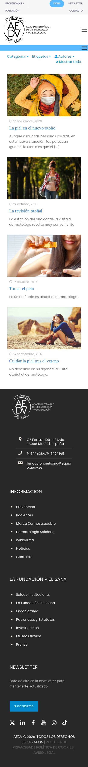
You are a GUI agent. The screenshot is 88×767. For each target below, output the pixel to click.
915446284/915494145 (45, 454)
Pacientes (24, 515)
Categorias (16, 56)
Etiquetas (40, 56)
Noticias (23, 548)
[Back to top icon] (79, 758)
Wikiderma (25, 540)
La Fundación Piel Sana (35, 603)
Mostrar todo (70, 62)
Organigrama (27, 611)
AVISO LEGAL (45, 753)
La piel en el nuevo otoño (32, 128)
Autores (65, 56)
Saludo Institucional (33, 595)
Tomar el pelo (21, 288)
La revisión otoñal (25, 211)
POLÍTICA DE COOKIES (54, 747)
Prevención (25, 507)
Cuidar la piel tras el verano (34, 360)
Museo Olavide (28, 636)
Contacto (24, 557)
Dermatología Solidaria (35, 532)
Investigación (27, 628)
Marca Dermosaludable (36, 524)
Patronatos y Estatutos (35, 619)
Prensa (22, 644)
